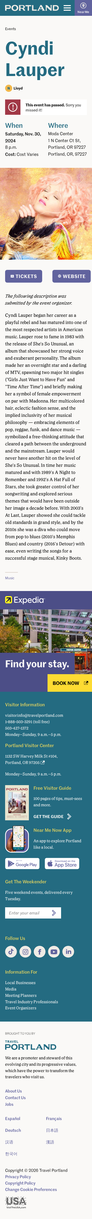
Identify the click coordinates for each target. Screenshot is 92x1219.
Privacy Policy (18, 1176)
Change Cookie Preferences (31, 1189)
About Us (13, 1091)
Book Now (66, 683)
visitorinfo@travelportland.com (34, 715)
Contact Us (15, 1097)
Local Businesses (20, 982)
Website (74, 276)
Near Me (83, 12)
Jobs (9, 1104)
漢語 (50, 1142)
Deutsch (13, 1130)
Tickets (26, 276)
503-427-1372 (16, 728)
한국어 (11, 1154)
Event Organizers (20, 1008)
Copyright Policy (20, 1183)
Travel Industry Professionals (31, 1001)
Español (12, 1118)
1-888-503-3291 (18, 721)
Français (54, 1118)
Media (10, 989)
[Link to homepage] (32, 8)
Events (10, 28)
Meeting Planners (21, 995)
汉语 (9, 1142)
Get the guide (48, 816)
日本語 (52, 1130)
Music (9, 577)
